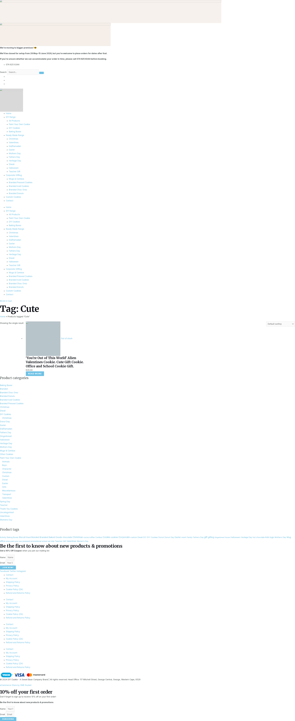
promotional (36, 541)
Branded (4, 389)
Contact (9, 201)
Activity (3, 537)
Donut (161, 537)
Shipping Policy (13, 582)
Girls (4, 487)
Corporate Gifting (14, 175)
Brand (28, 537)
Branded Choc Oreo (18, 190)
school (44, 541)
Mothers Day (15, 153)
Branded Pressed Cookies (20, 182)
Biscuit (22, 537)
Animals (6, 461)
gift (205, 537)
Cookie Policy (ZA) (14, 589)
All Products (14, 121)
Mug (289, 537)
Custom (5, 476)
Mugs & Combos (16, 179)
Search (3, 72)
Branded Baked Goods (51, 537)
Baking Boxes (15, 131)
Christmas (13, 139)
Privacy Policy (12, 586)
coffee (92, 537)
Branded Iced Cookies (19, 186)
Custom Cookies (13, 197)
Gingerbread (6, 436)
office (2, 541)
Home (8, 113)
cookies (114, 537)
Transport (6, 494)
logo (272, 537)
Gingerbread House (222, 537)
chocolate (67, 537)
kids (267, 537)
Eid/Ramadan (15, 146)
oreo (8, 541)
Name (3, 557)
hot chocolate (259, 537)
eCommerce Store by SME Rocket (15, 685)
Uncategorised (7, 512)
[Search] (41, 73)
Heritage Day (15, 161)
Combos (98, 537)
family (189, 537)
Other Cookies (6, 454)
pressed (26, 541)
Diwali (11, 164)
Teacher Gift (14, 171)
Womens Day (6, 520)
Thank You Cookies (9, 509)
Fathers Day (14, 157)
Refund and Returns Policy (18, 593)
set (49, 541)
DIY (144, 537)
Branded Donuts (16, 193)
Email (3, 563)
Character (6, 469)
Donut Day (5, 421)
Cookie (106, 537)
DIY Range (11, 117)
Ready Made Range (15, 135)
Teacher (4, 505)
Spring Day (5, 501)
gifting (211, 537)
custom (133, 537)
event (183, 537)
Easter (12, 150)
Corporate (124, 537)
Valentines (14, 142)
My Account (11, 578)
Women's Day (82, 541)
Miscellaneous (8, 490)
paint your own (16, 541)
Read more (35, 374)
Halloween (14, 168)
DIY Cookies (14, 128)
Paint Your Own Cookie (19, 124)
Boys (4, 465)
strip (52, 541)
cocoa (86, 537)
